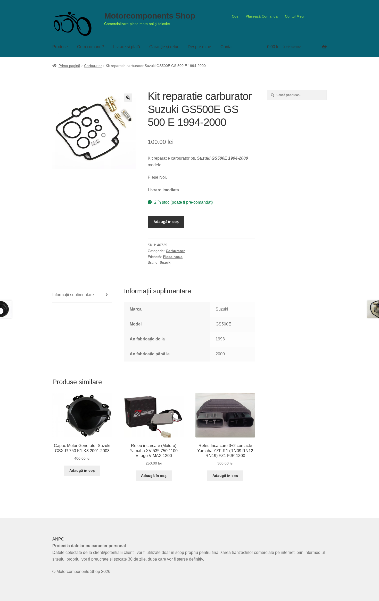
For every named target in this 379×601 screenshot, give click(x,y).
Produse (60, 47)
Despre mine (199, 47)
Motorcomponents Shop (149, 15)
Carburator (93, 66)
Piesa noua (173, 257)
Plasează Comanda (262, 16)
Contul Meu (294, 16)
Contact (227, 47)
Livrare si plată (126, 47)
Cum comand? (90, 47)
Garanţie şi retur (163, 47)
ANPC (58, 539)
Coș (235, 16)
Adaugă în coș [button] (82, 470)
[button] (128, 97)
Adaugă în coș (166, 221)
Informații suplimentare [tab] (73, 295)
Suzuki (165, 262)
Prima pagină (69, 66)
